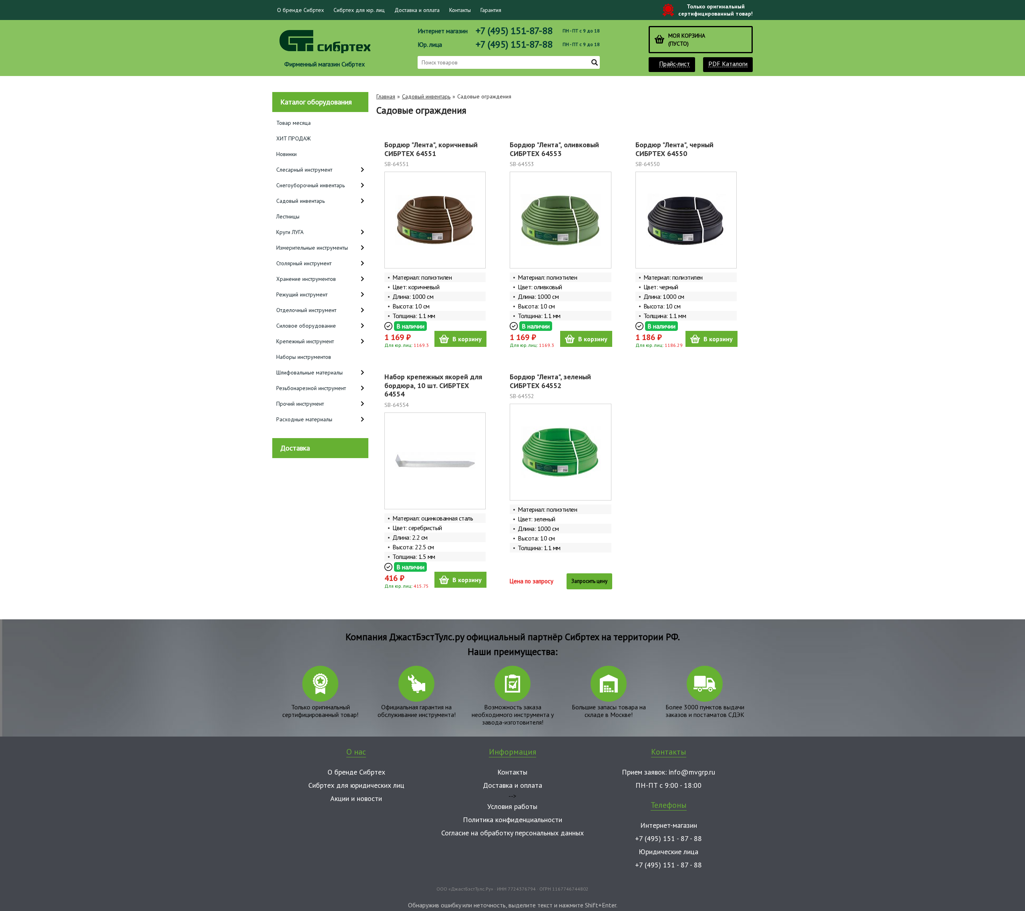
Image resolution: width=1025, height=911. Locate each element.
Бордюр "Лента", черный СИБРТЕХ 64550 (674, 149)
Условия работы (512, 806)
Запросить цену (589, 581)
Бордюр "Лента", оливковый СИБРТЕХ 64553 (554, 149)
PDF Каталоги (728, 63)
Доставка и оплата (417, 10)
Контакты (460, 10)
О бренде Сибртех (300, 10)
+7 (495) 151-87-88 (514, 30)
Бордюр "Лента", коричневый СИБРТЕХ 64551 (431, 149)
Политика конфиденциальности (512, 819)
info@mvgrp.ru (692, 772)
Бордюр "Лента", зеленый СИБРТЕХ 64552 (550, 381)
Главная (385, 96)
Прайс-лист (674, 63)
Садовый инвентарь (426, 96)
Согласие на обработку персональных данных (512, 832)
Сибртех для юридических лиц (356, 785)
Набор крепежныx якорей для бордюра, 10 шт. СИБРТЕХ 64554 (433, 385)
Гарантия (490, 10)
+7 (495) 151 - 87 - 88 (668, 838)
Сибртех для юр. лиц (359, 10)
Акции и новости (356, 798)
